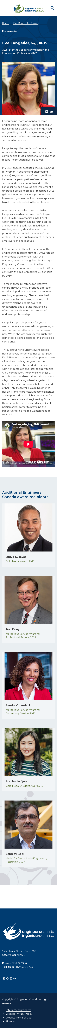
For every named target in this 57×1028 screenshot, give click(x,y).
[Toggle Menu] (4, 8)
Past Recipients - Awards (25, 23)
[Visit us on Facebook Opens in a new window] (4, 978)
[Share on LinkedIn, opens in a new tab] (46, 112)
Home (5, 23)
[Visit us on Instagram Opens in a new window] (7, 978)
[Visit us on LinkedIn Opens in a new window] (11, 978)
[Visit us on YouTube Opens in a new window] (15, 978)
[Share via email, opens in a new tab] (51, 112)
